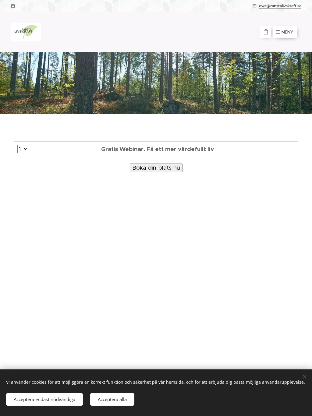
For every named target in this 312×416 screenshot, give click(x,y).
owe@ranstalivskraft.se (280, 6)
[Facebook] (13, 6)
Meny (287, 32)
